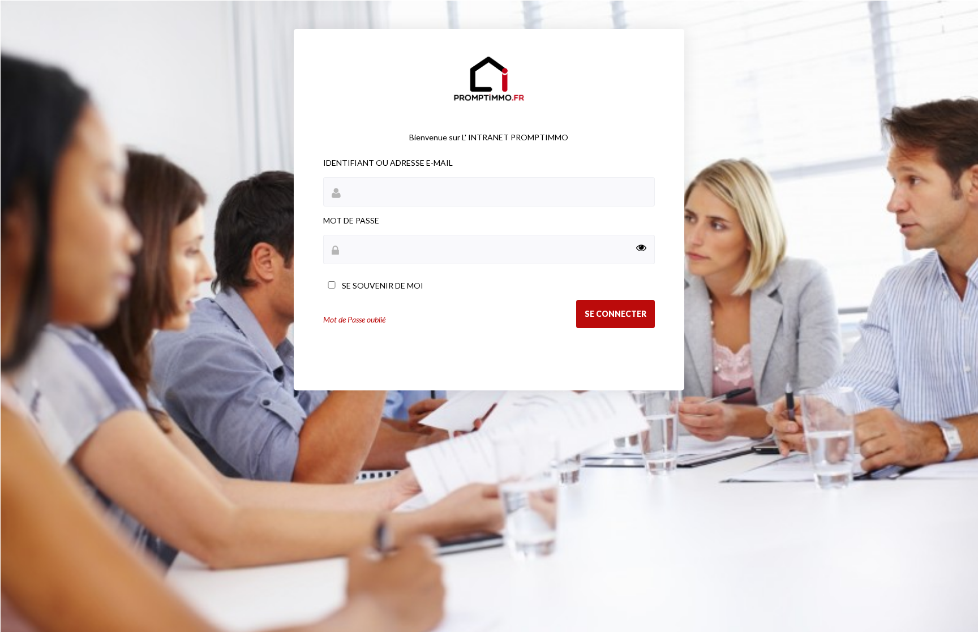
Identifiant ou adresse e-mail (388, 162)
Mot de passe (351, 220)
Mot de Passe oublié (354, 319)
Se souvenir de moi (381, 285)
